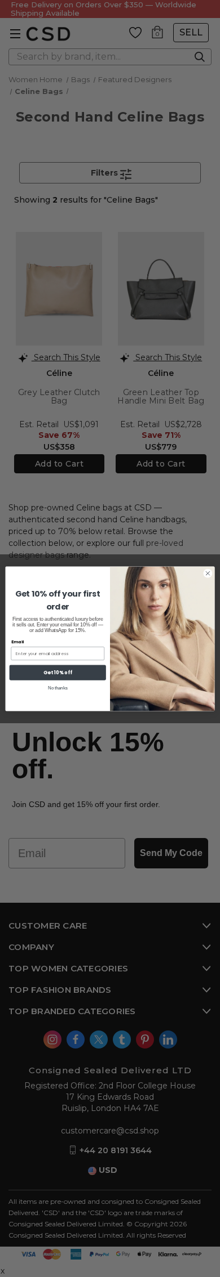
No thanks (57, 687)
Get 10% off (57, 672)
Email (17, 641)
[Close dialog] (208, 573)
